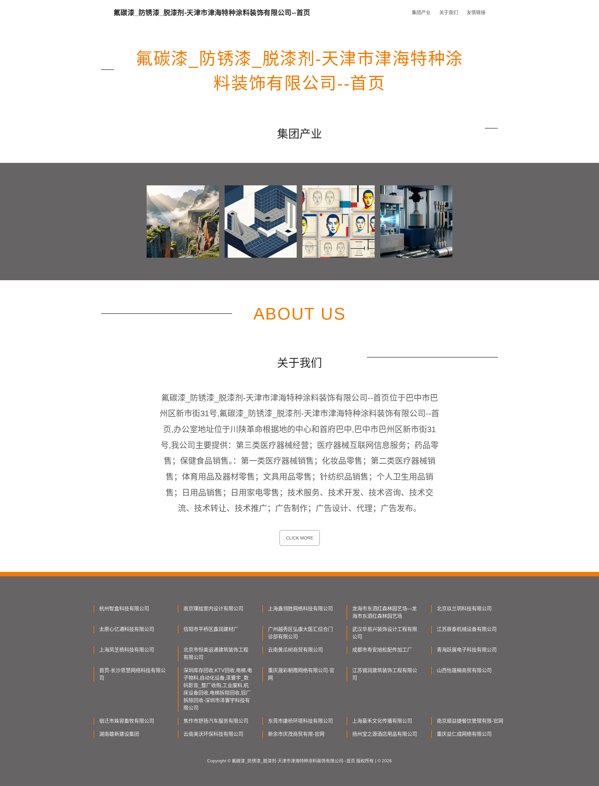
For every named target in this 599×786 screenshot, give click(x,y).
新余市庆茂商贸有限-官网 (296, 734)
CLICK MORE (299, 537)
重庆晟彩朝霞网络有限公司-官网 (301, 674)
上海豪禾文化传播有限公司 (382, 721)
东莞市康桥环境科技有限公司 (300, 721)
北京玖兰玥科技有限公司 (464, 608)
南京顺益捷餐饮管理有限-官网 (470, 721)
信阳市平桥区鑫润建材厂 (210, 629)
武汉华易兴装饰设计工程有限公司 (384, 633)
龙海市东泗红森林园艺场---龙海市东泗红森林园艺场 (384, 612)
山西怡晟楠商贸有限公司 (464, 670)
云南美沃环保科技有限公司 (213, 734)
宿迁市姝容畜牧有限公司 (126, 721)
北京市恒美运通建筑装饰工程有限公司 (215, 653)
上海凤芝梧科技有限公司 (126, 649)
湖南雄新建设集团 (119, 734)
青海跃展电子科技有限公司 (467, 649)
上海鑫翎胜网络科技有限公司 (300, 608)
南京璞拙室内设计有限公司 (213, 608)
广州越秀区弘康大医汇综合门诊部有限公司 (300, 633)
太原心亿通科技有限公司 (126, 629)
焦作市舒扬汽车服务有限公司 (215, 721)
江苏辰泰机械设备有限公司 (467, 629)
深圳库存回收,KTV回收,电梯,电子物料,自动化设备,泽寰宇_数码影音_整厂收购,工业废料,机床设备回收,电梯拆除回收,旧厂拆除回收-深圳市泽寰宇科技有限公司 (217, 689)
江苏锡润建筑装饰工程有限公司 (384, 674)
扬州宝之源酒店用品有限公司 (384, 734)
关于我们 (448, 12)
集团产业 (421, 12)
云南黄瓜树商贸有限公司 (295, 649)
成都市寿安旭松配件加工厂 (382, 649)
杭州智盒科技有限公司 (124, 608)
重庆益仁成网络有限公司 (464, 734)
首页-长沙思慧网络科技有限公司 (132, 674)
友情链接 (476, 12)
